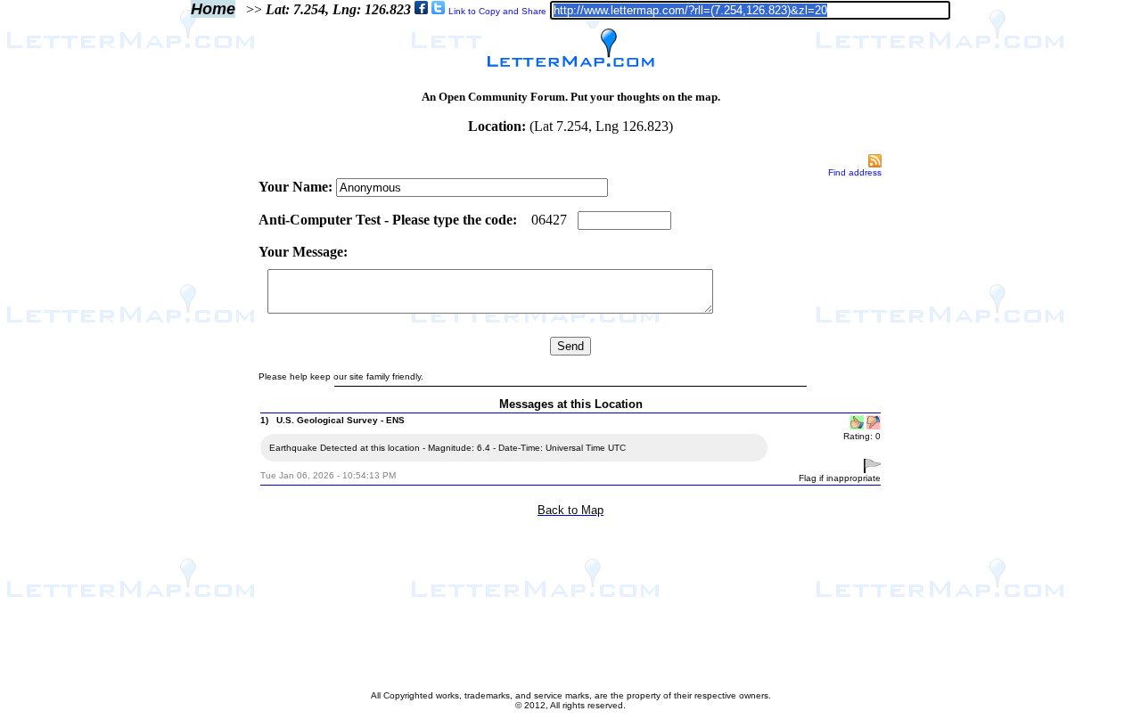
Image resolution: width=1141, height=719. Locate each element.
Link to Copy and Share (497, 11)
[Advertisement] (182, 420)
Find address (855, 172)
